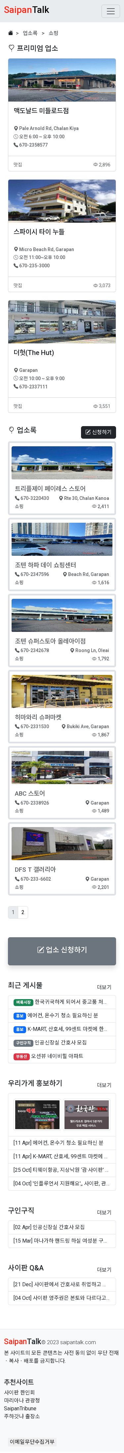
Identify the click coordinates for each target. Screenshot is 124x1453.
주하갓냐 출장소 (22, 1416)
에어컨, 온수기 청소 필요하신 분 (62, 1015)
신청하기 (101, 432)
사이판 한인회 (19, 1392)
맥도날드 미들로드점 (41, 111)
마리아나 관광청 (22, 1400)
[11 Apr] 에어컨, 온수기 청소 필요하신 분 (58, 1143)
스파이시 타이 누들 (39, 232)
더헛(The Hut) (34, 353)
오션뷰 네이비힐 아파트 (57, 1056)
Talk (22, 1341)
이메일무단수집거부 (32, 1442)
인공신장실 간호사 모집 (61, 1042)
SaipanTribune (20, 1408)
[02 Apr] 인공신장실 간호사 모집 (49, 1227)
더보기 (104, 987)
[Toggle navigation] (111, 11)
